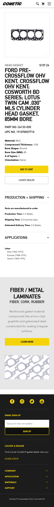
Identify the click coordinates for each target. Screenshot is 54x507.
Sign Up (27, 431)
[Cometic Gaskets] (11, 5)
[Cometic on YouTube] (42, 401)
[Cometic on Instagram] (22, 401)
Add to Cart (26, 169)
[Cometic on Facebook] (12, 401)
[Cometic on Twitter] (32, 401)
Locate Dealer (26, 180)
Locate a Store (11, 458)
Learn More (27, 341)
